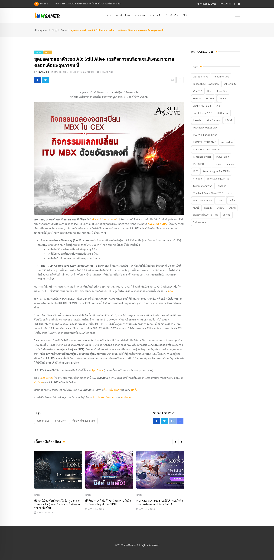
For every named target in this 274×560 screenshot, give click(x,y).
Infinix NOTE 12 (202, 105)
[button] (175, 442)
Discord (109, 397)
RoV (195, 171)
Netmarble (60, 420)
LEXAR (229, 120)
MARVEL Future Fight (205, 134)
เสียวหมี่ (226, 215)
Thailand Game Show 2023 (208, 193)
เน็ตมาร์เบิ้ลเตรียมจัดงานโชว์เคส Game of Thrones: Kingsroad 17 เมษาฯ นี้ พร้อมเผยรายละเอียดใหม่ (57, 504)
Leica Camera (213, 120)
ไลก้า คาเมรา (200, 222)
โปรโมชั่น (172, 15)
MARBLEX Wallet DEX (205, 127)
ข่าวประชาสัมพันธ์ (118, 15)
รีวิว (185, 15)
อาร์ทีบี (220, 207)
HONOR (210, 98)
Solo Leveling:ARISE (218, 178)
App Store (97, 370)
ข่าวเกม (140, 15)
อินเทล (232, 207)
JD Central (222, 113)
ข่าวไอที (155, 15)
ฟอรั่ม (134, 389)
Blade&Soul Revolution (206, 83)
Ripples (230, 164)
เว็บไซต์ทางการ (112, 389)
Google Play (46, 377)
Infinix (222, 98)
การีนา (232, 200)
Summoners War (202, 185)
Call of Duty (229, 83)
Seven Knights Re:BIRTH (216, 171)
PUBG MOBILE (201, 164)
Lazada (197, 120)
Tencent (221, 185)
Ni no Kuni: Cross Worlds (206, 149)
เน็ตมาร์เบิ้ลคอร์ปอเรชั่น (105, 219)
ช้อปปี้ (196, 207)
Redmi (217, 164)
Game (37, 495)
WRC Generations (202, 200)
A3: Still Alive (43, 420)
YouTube (126, 397)
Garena (197, 98)
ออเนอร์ (208, 207)
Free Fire (222, 91)
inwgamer (43, 72)
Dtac (209, 91)
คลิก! (170, 291)
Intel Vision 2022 (202, 113)
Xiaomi (221, 200)
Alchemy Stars (221, 76)
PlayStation (222, 156)
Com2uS (197, 91)
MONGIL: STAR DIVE (204, 142)
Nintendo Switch (202, 156)
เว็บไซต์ (38, 382)
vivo (230, 193)
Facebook (98, 397)
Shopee (197, 178)
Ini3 (218, 105)
